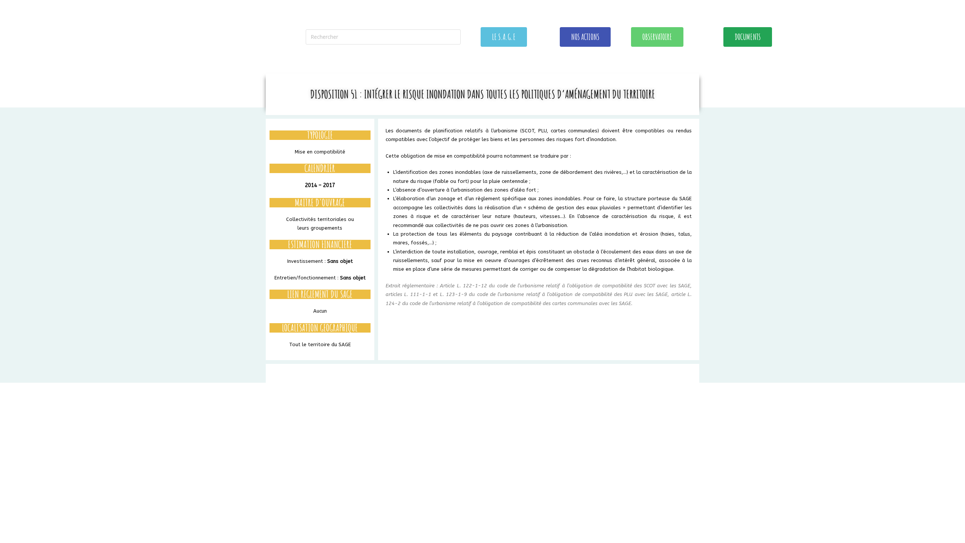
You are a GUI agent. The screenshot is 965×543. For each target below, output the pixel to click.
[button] (504, 37)
